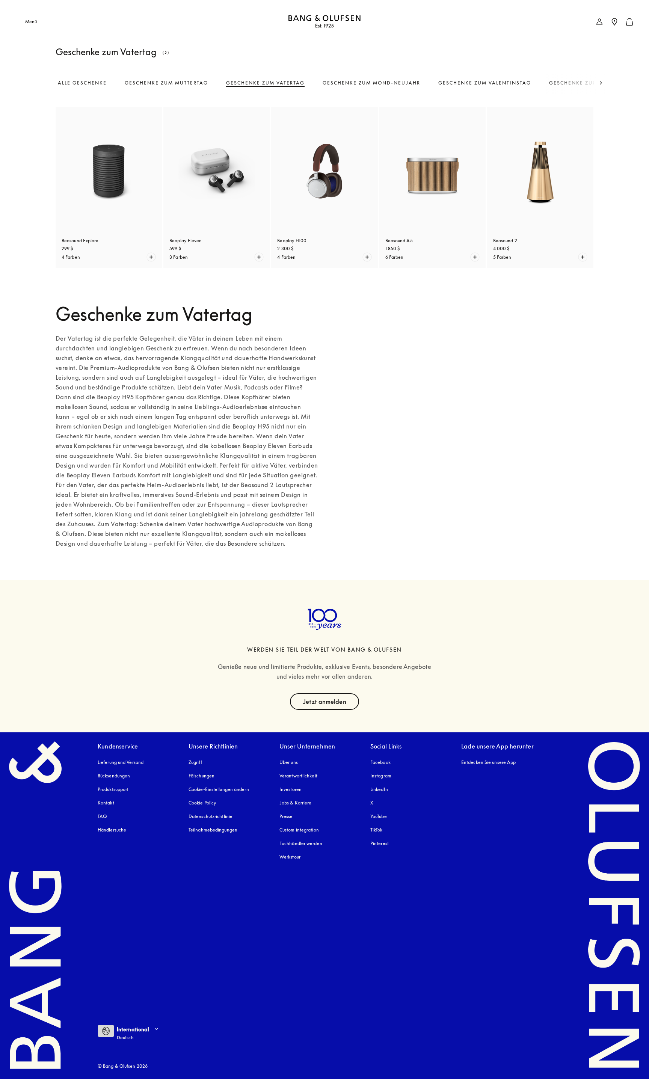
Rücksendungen (114, 776)
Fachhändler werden (300, 843)
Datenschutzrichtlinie (210, 816)
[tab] (82, 83)
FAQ (102, 816)
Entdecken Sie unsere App (488, 762)
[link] (599, 22)
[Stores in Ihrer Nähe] (614, 22)
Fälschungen (201, 776)
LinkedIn (379, 789)
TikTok (376, 830)
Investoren (290, 789)
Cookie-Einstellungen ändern (219, 789)
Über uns (288, 762)
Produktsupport (113, 789)
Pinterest (379, 843)
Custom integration (299, 830)
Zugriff (196, 762)
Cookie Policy (202, 803)
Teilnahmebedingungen (213, 830)
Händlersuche (112, 830)
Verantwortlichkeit (298, 776)
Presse (286, 816)
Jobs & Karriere (295, 803)
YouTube (378, 816)
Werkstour (289, 857)
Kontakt (106, 803)
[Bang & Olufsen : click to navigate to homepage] (324, 22)
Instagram (380, 776)
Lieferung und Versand (120, 762)
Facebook (380, 762)
